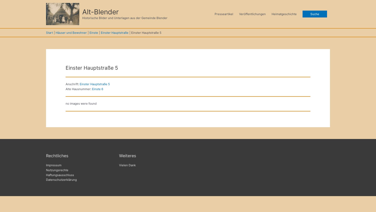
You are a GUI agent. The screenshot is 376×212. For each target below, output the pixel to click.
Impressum (53, 165)
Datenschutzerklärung (61, 180)
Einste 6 (97, 89)
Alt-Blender (100, 12)
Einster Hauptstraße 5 (95, 84)
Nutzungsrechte (57, 170)
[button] (315, 14)
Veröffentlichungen (252, 14)
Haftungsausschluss (60, 175)
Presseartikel (224, 14)
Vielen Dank (127, 165)
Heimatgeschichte (284, 14)
